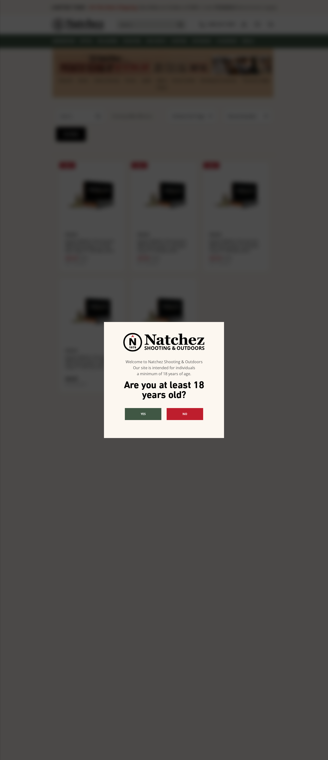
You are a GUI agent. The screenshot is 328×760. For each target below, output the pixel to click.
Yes (143, 414)
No (184, 414)
